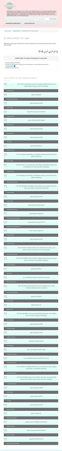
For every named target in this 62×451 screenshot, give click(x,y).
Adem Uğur (10, 107)
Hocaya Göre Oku (29, 23)
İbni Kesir (9, 273)
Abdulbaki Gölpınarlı (12, 99)
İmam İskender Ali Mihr (13, 443)
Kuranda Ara (53, 18)
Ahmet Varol (10, 133)
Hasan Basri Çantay (12, 254)
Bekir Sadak (10, 161)
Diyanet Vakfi (10, 192)
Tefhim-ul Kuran (11, 337)
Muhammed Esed (11, 282)
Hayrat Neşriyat (11, 264)
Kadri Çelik (10, 392)
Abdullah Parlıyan (11, 362)
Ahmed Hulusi (10, 116)
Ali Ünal (9, 400)
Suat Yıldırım (10, 320)
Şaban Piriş (10, 309)
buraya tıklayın (9, 66)
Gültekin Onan (10, 243)
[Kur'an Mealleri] (10, 6)
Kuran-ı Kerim (8, 31)
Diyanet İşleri (10, 90)
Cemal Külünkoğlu (11, 383)
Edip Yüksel (10, 201)
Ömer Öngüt (10, 301)
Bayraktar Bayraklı (11, 373)
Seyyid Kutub (10, 235)
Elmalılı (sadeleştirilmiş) (13, 218)
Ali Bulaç (9, 141)
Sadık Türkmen (11, 426)
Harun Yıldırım (10, 409)
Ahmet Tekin (10, 124)
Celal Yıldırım (10, 171)
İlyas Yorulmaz (11, 435)
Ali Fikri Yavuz (10, 150)
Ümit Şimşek (10, 345)
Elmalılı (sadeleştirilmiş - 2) (14, 226)
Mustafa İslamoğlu (12, 418)
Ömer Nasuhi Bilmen (12, 292)
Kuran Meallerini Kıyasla (13, 23)
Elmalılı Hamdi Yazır (12, 209)
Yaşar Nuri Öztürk (11, 354)
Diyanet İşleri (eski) (12, 182)
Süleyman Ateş (11, 328)
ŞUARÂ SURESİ (16, 31)
